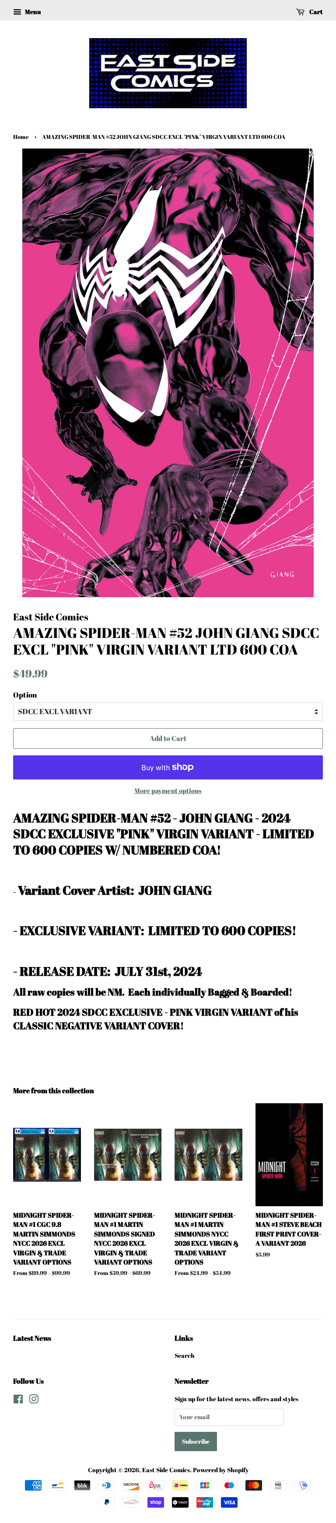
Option (25, 695)
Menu (32, 11)
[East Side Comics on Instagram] (33, 1400)
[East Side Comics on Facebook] (18, 1400)
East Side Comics (166, 1470)
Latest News (32, 1338)
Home (21, 137)
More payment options (168, 790)
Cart (315, 11)
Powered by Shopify (220, 1470)
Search (185, 1355)
